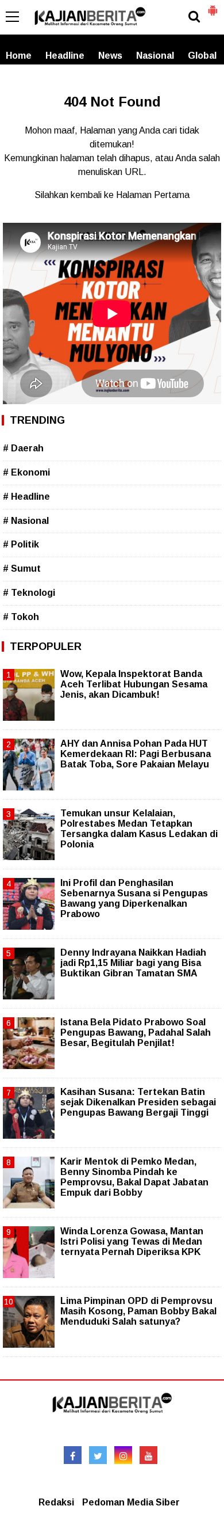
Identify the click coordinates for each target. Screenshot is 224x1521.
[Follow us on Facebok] (73, 1455)
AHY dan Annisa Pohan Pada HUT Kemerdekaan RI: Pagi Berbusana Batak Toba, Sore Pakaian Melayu (135, 754)
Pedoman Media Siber (131, 1502)
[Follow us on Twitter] (98, 1455)
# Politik (21, 544)
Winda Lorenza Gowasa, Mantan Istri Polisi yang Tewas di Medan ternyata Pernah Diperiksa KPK (131, 1241)
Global (202, 55)
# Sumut (22, 568)
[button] (212, 6)
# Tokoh (21, 617)
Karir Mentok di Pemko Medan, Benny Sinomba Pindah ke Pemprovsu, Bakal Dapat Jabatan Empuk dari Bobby (134, 1177)
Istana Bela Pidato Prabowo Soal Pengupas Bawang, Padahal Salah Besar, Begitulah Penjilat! (135, 1032)
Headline (64, 55)
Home (19, 55)
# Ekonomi (26, 472)
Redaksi (56, 1502)
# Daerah (23, 448)
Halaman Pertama (153, 195)
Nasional (155, 55)
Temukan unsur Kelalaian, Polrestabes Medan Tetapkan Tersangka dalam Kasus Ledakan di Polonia (139, 829)
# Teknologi (29, 593)
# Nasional (26, 521)
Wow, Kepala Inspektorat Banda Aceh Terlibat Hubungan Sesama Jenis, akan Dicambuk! (133, 684)
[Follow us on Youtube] (148, 1455)
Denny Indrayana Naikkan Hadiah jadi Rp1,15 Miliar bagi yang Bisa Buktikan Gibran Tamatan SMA (133, 963)
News (110, 55)
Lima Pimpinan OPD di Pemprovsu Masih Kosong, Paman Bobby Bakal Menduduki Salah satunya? (138, 1311)
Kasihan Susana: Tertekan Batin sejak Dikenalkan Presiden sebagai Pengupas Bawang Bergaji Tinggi (138, 1102)
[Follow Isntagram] (123, 1455)
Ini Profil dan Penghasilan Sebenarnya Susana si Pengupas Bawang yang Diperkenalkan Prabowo (134, 898)
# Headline (26, 496)
